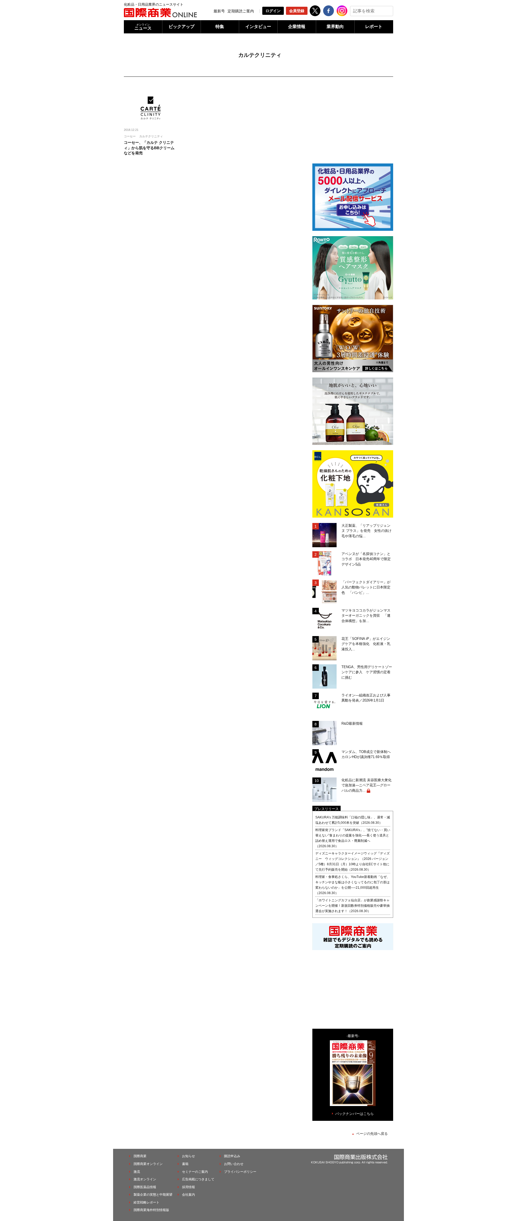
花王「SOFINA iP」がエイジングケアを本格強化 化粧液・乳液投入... (365, 644)
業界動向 (335, 26)
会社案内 (188, 1194)
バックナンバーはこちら (354, 1113)
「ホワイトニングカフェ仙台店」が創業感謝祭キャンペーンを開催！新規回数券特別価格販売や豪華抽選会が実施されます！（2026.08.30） (352, 905)
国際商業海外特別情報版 (151, 1210)
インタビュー (258, 26)
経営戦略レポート (146, 1202)
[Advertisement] (352, 124)
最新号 (219, 11)
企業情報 (296, 26)
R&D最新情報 (352, 723)
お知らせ (188, 1156)
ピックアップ (181, 26)
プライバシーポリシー (240, 1171)
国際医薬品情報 (145, 1187)
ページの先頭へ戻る (372, 1133)
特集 (219, 26)
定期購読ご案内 (241, 11)
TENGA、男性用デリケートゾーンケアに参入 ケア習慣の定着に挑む (366, 672)
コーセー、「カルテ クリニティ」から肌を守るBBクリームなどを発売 (149, 147)
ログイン (273, 11)
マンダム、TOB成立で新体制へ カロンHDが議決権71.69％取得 (367, 754)
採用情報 (188, 1187)
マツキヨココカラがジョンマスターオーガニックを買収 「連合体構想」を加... (365, 615)
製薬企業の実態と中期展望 (153, 1194)
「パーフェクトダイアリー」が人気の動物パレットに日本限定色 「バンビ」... (365, 587)
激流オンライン (145, 1179)
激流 (137, 1171)
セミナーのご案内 (195, 1171)
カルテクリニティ (151, 136)
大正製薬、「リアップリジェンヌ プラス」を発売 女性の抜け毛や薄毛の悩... (366, 531)
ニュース (143, 26)
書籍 (185, 1164)
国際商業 (140, 1156)
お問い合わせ (233, 1164)
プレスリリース (326, 809)
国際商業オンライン (148, 1164)
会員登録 (296, 11)
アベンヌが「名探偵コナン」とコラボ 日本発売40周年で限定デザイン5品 (366, 559)
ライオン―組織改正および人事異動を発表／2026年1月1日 (365, 698)
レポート (373, 26)
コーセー (130, 136)
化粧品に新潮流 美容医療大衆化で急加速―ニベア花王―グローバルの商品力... (366, 785)
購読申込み (232, 1156)
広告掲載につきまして (198, 1179)
